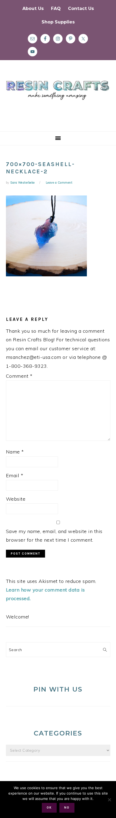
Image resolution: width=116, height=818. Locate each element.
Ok (49, 807)
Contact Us (81, 8)
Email (14, 475)
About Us (33, 8)
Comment (19, 376)
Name (15, 452)
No (67, 807)
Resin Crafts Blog (58, 100)
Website (16, 499)
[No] (109, 799)
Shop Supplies (58, 22)
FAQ (56, 8)
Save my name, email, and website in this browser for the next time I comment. (54, 535)
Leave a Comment (59, 182)
